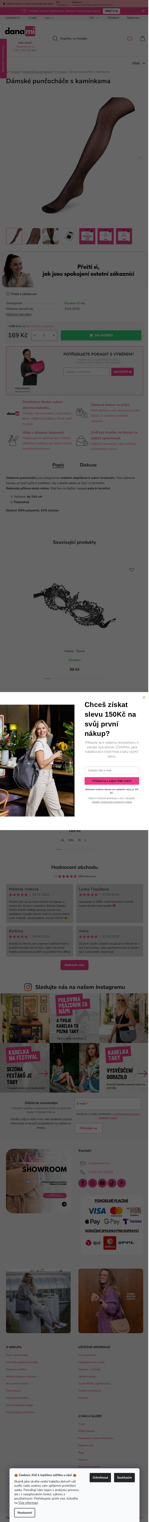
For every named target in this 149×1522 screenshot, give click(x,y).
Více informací (28, 1503)
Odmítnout (100, 1477)
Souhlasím (124, 1477)
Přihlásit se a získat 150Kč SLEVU (112, 781)
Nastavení (24, 1513)
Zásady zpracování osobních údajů (112, 801)
